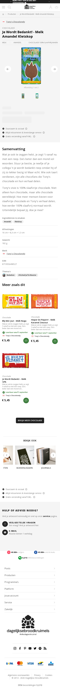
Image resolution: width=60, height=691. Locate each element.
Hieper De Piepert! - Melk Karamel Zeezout (43, 321)
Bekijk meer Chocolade (30, 420)
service (46, 516)
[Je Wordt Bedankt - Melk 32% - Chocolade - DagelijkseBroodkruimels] (15, 360)
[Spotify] (40, 648)
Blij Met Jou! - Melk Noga (14, 321)
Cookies (48, 675)
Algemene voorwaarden (18, 675)
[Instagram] (15, 648)
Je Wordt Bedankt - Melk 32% (14, 380)
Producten (12, 14)
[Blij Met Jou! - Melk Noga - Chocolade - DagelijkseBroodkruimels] (15, 301)
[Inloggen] (50, 7)
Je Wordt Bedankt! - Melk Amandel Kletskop (37, 14)
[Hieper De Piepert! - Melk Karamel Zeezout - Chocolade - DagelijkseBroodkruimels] (44, 301)
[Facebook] (20, 648)
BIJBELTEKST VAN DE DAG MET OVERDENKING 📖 (24, 1)
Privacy (37, 675)
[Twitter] (35, 648)
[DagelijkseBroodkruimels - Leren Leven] (3, 14)
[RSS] (45, 648)
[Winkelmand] (56, 7)
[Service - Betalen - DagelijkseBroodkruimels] (9, 663)
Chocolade (8, 28)
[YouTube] (30, 648)
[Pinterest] (25, 648)
